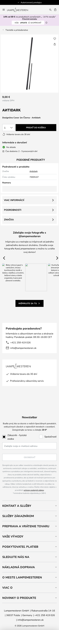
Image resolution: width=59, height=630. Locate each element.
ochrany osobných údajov (34, 490)
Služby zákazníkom (18, 516)
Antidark (34, 171)
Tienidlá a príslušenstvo (16, 30)
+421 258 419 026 (20, 342)
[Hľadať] (50, 9)
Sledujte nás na (15, 557)
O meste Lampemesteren (22, 577)
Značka (9, 219)
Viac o (7, 587)
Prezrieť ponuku (29, 18)
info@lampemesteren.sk (23, 347)
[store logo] (19, 9)
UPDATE (28, 22)
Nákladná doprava (18, 567)
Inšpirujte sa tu (27, 303)
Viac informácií (14, 200)
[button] (55, 39)
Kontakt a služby (16, 506)
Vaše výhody (12, 536)
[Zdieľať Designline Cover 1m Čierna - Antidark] (55, 44)
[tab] (29, 506)
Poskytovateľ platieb (20, 547)
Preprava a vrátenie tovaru (25, 526)
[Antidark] (16, 110)
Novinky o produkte (19, 598)
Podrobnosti (12, 209)
